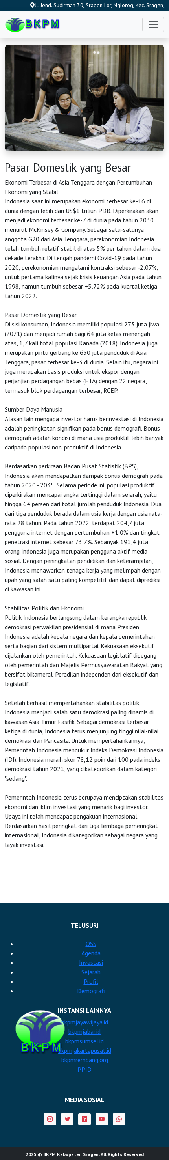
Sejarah (91, 972)
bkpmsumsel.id (84, 1041)
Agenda (91, 953)
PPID (84, 1069)
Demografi (91, 991)
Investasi (91, 962)
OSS (91, 943)
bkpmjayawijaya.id (84, 1022)
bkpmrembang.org (84, 1060)
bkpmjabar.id (84, 1031)
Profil (91, 981)
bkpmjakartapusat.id (84, 1050)
